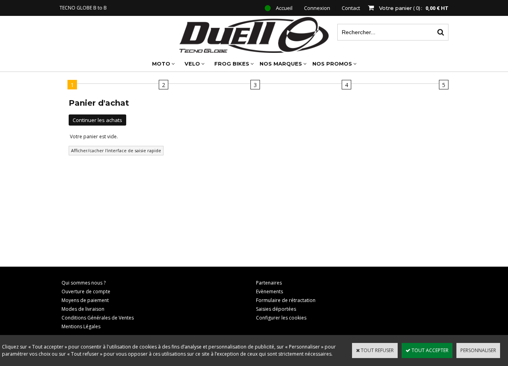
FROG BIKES (231, 63)
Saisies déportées (276, 309)
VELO (192, 63)
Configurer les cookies (281, 317)
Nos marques (281, 63)
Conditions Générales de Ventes (98, 317)
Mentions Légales (81, 326)
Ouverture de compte (86, 291)
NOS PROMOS (332, 63)
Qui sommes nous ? (84, 282)
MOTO (161, 63)
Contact (351, 8)
